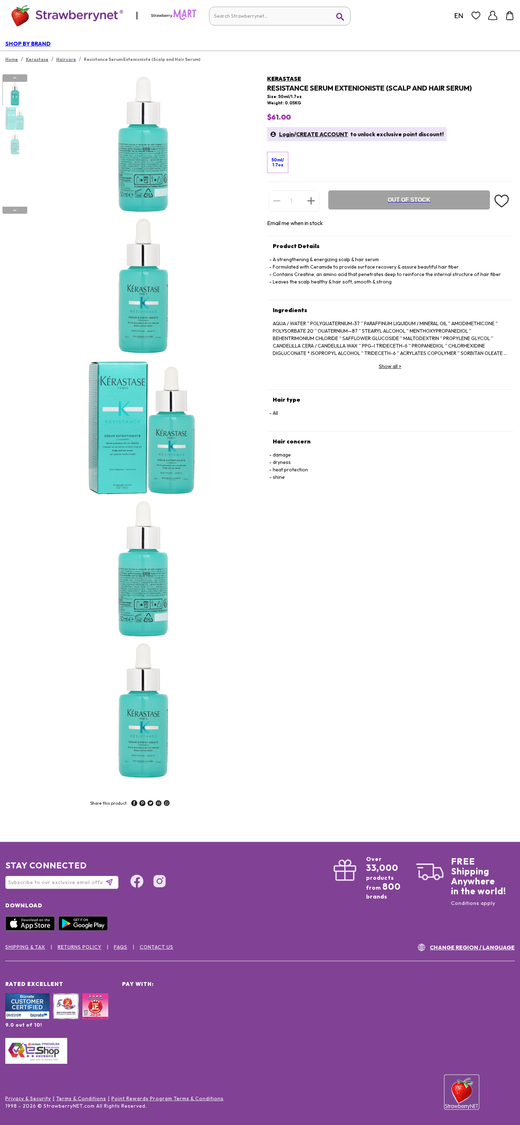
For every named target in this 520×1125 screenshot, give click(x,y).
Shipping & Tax (25, 947)
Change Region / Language (472, 947)
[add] (311, 201)
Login (286, 134)
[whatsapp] (167, 804)
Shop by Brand (28, 43)
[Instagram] (159, 882)
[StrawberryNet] (64, 15)
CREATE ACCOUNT (322, 134)
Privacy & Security (28, 1098)
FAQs (120, 947)
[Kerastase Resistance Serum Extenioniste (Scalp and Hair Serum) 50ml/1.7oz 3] (14, 143)
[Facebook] (137, 882)
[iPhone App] (31, 929)
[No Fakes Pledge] (95, 1013)
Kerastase (284, 78)
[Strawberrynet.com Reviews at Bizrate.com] (27, 1017)
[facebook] (134, 804)
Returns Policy (80, 947)
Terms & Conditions (81, 1098)
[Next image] (14, 210)
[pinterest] (142, 804)
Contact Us (156, 947)
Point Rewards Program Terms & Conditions (167, 1098)
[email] (159, 804)
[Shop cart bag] (510, 16)
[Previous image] (14, 77)
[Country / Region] (459, 16)
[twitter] (151, 804)
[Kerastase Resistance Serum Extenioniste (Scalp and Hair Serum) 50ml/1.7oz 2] (14, 118)
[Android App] (84, 929)
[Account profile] (493, 16)
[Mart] (173, 18)
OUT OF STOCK (409, 200)
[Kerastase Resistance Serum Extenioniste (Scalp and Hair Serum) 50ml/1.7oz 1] (14, 94)
